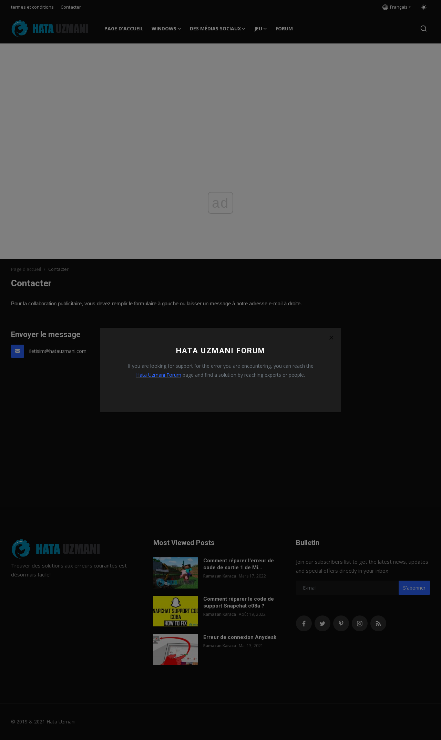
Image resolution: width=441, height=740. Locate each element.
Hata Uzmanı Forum (158, 375)
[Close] (331, 337)
